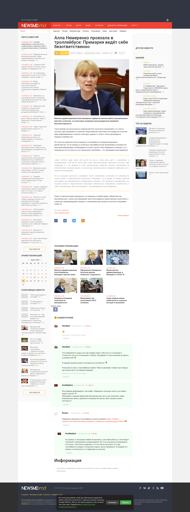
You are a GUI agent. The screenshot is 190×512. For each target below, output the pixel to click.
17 (23, 277)
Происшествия (75, 31)
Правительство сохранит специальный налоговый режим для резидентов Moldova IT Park (34, 109)
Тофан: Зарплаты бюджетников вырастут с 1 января (34, 128)
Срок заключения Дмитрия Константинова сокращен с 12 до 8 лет (34, 240)
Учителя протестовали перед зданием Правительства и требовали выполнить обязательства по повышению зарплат (33, 160)
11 (27, 274)
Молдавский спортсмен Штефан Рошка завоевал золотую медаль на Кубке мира (33, 331)
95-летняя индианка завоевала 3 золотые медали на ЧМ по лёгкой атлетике (34, 362)
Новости (56, 25)
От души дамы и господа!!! (36, 302)
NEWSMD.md (25, 504)
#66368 (94, 433)
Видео (88, 25)
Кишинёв (123, 31)
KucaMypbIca (67, 385)
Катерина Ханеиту (150, 96)
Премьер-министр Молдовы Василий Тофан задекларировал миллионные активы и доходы (34, 57)
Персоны (56, 31)
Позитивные (95, 31)
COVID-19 (73, 53)
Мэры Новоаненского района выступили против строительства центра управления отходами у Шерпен (33, 86)
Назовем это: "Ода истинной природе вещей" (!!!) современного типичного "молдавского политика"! (33, 318)
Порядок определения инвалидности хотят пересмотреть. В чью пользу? (32, 179)
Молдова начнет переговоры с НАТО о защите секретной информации (33, 170)
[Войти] (167, 20)
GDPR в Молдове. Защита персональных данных (154, 66)
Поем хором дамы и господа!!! (38, 296)
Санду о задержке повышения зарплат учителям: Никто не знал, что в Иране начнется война (34, 190)
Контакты (99, 25)
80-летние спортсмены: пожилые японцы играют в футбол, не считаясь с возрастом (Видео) (33, 351)
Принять (125, 502)
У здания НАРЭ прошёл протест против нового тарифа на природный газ (33, 66)
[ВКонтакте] (144, 488)
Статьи (69, 25)
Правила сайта (57, 495)
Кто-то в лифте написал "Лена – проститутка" (37, 341)
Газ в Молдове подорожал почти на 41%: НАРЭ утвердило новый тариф (33, 75)
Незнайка (66, 326)
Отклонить (112, 502)
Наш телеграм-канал (61, 213)
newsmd (97, 53)
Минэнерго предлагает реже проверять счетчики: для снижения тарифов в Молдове (34, 223)
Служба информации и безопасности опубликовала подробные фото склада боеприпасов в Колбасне (34, 46)
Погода (64, 31)
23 (46, 277)
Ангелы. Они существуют (159, 173)
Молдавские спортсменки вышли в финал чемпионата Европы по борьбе (34, 372)
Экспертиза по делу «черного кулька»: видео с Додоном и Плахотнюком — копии (33, 119)
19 (31, 277)
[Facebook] (140, 488)
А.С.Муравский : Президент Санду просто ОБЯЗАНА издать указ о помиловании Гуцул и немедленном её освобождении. (152, 89)
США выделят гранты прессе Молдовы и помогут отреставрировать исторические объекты (32, 212)
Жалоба (66, 338)
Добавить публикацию (117, 25)
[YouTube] (162, 488)
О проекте (24, 495)
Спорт (134, 25)
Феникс (65, 413)
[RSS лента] (157, 488)
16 (46, 274)
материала (158, 502)
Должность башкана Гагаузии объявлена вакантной (32, 232)
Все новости (34, 249)
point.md (65, 210)
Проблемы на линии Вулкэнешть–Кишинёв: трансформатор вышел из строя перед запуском (34, 98)
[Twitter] (149, 488)
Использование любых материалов (32, 500)
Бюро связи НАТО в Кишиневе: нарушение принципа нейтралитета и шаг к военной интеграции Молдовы (152, 101)
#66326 (88, 326)
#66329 (88, 347)
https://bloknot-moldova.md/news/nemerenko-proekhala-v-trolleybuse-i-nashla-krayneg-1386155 (93, 420)
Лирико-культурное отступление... (37, 309)
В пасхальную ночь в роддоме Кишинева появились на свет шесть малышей (34, 383)
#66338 (86, 413)
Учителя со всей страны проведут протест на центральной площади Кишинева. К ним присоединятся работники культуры (34, 201)
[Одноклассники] (153, 488)
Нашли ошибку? (123, 215)
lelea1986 (146, 71)
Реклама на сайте (36, 495)
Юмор (104, 31)
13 (35, 274)
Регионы (86, 31)
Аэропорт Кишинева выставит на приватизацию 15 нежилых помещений (32, 138)
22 (42, 277)
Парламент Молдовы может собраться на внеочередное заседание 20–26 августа (33, 148)
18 (27, 277)
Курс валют (113, 31)
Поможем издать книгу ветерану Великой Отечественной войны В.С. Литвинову (151, 76)
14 (38, 274)
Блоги (78, 25)
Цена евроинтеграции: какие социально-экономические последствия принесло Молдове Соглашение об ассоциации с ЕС (151, 114)
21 (38, 277)
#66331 (91, 385)
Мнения (140, 57)
